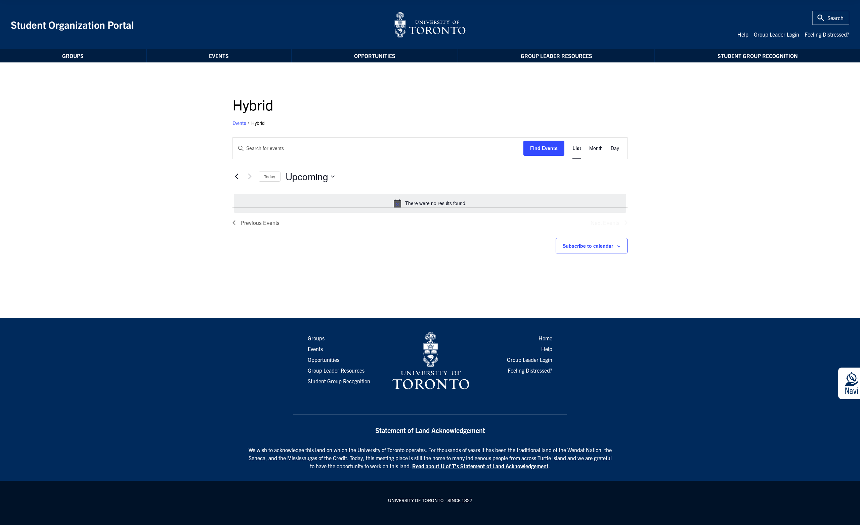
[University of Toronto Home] (430, 24)
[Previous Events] (236, 177)
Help (742, 34)
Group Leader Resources (556, 55)
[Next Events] (250, 177)
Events (219, 55)
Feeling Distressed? (827, 34)
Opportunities (374, 55)
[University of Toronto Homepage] (430, 361)
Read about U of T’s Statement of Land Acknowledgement (480, 466)
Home (545, 338)
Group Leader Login (776, 34)
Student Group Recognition (758, 55)
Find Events (544, 148)
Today (269, 176)
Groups (73, 55)
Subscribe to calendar (588, 245)
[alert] (430, 203)
